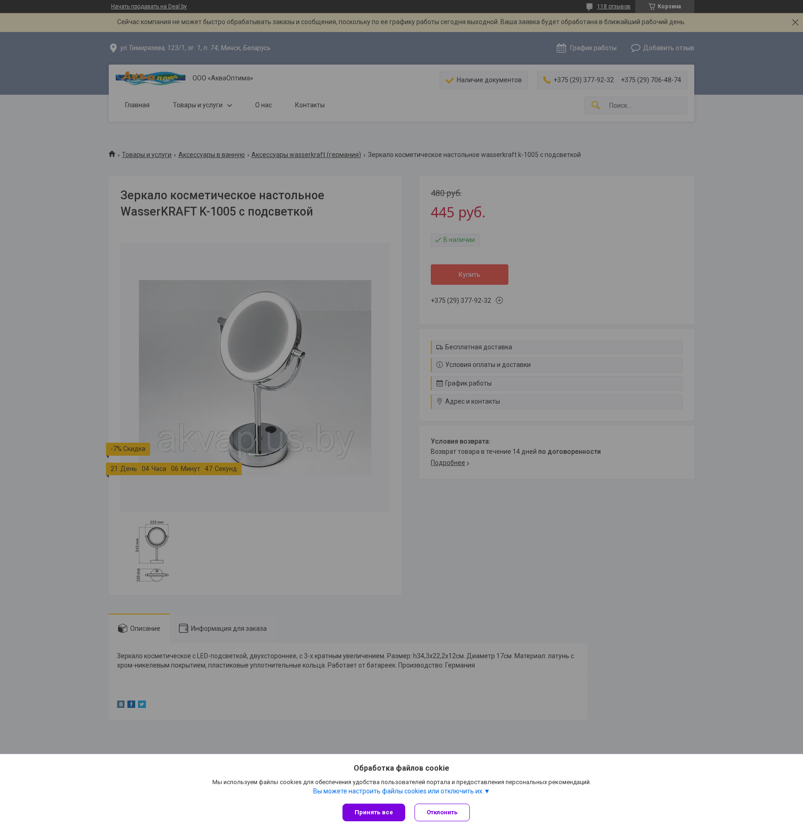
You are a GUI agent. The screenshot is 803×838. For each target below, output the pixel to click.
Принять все (374, 812)
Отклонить (442, 812)
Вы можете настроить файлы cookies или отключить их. (398, 791)
